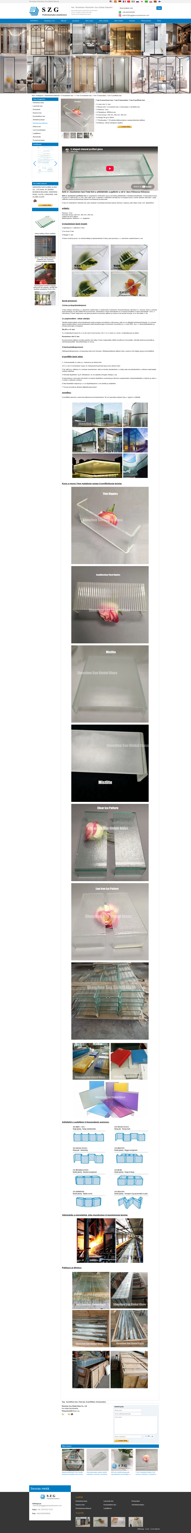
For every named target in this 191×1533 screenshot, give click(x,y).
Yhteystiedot (146, 21)
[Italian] (133, 1)
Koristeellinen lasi (39, 116)
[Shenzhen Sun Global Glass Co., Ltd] (48, 15)
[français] (124, 1)
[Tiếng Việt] (128, 1)
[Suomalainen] (159, 1)
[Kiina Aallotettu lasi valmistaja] (100, 1526)
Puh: (34, 1513)
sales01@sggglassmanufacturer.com (135, 15)
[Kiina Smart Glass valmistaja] (136, 1526)
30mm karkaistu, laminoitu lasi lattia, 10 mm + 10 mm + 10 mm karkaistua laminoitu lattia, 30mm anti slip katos (45, 291)
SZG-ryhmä (103, 21)
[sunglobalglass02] (63, 1414)
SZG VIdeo (118, 21)
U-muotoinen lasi (67, 95)
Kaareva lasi (37, 113)
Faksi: (34, 1509)
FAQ (159, 21)
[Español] (115, 1)
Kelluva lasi (37, 126)
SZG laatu (89, 21)
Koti (33, 95)
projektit (75, 21)
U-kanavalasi (101, 1402)
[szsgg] (72, 1414)
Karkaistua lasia (38, 102)
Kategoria (39, 95)
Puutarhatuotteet (39, 140)
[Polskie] (150, 1)
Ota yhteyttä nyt (45, 205)
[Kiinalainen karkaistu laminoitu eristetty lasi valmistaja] (95, 58)
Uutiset (132, 21)
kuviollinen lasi (72, 1402)
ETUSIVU (34, 21)
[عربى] (146, 1)
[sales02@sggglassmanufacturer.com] (69, 1414)
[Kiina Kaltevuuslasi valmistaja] (118, 1526)
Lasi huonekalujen (39, 130)
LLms (147, 1529)
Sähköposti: (37, 1504)
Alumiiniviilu (37, 137)
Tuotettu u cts (49, 21)
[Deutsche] (119, 1)
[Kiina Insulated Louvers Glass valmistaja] (83, 1526)
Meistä (63, 21)
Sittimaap (141, 1529)
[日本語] (142, 1)
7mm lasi (82, 1402)
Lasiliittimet (37, 133)
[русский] (137, 1)
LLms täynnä (155, 1529)
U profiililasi (90, 1402)
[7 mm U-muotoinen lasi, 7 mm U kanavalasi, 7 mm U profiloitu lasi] (77, 115)
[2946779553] (66, 1414)
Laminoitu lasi (37, 106)
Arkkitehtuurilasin (39, 120)
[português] (155, 1)
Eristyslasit (36, 109)
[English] (111, 1)
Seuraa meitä (40, 1488)
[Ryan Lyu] (35, 201)
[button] (91, 91)
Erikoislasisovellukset (52, 95)
